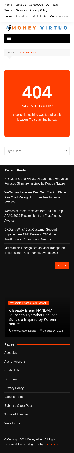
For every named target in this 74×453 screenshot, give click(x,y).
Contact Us (36, 4)
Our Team (52, 4)
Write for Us (40, 16)
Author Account (59, 16)
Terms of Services (15, 10)
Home (8, 4)
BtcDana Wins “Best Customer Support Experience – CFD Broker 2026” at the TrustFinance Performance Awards (30, 234)
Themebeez (51, 444)
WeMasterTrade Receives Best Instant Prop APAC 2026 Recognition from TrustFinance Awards (33, 215)
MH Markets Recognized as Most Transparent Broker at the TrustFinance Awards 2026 (35, 250)
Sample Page (13, 396)
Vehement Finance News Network (26, 302)
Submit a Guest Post (17, 16)
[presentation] (58, 265)
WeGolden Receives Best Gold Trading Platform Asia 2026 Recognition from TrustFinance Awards (36, 197)
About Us (20, 4)
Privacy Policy (38, 10)
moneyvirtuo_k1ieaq (22, 330)
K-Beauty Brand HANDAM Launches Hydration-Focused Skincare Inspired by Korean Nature (36, 181)
